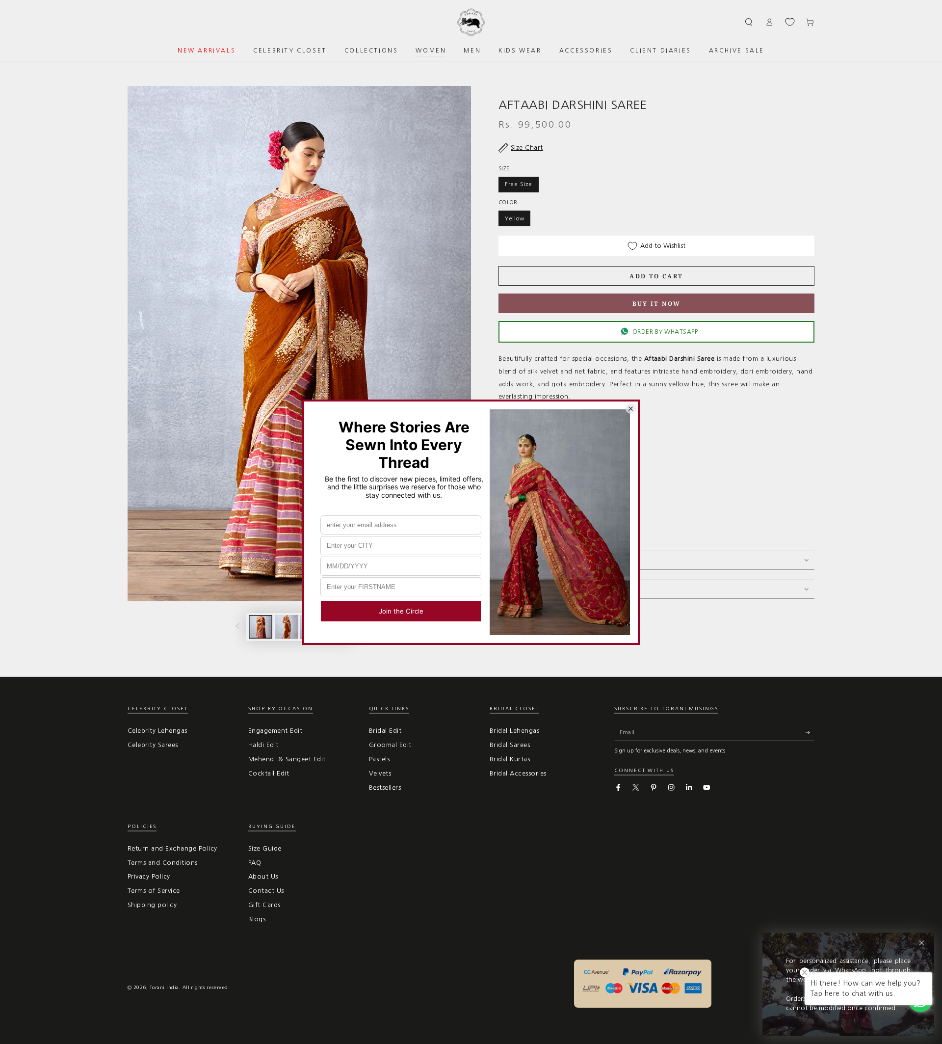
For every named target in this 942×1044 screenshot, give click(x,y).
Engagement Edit (275, 730)
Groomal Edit (390, 745)
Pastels (379, 759)
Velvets (380, 773)
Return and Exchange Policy (172, 848)
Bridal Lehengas (514, 730)
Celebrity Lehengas (157, 730)
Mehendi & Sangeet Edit (287, 759)
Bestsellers (385, 787)
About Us (263, 876)
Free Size (518, 184)
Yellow (514, 218)
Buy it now (656, 303)
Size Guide (265, 848)
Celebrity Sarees (153, 745)
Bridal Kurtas (510, 759)
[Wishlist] (789, 22)
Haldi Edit (263, 745)
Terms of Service (154, 890)
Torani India (164, 987)
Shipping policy (152, 905)
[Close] (921, 943)
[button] (749, 21)
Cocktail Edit (268, 773)
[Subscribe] (810, 732)
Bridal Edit (385, 730)
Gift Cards (264, 905)
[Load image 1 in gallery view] (260, 627)
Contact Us (266, 890)
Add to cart (656, 276)
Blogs (256, 919)
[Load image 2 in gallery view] (286, 627)
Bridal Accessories (518, 773)
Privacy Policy (149, 876)
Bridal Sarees (510, 745)
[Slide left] (237, 627)
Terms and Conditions (163, 862)
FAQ (254, 862)
